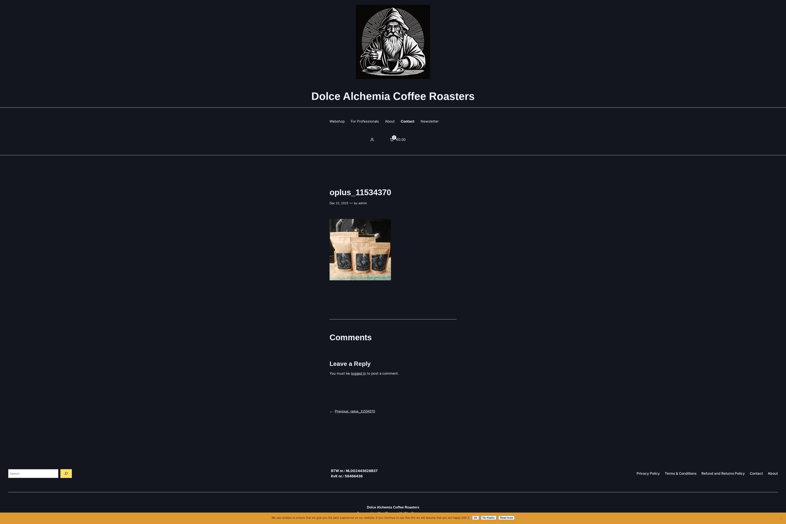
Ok (475, 517)
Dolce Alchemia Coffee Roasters (393, 96)
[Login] (372, 139)
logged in (358, 373)
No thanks (489, 517)
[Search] (66, 473)
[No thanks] (781, 518)
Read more (506, 517)
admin (362, 203)
